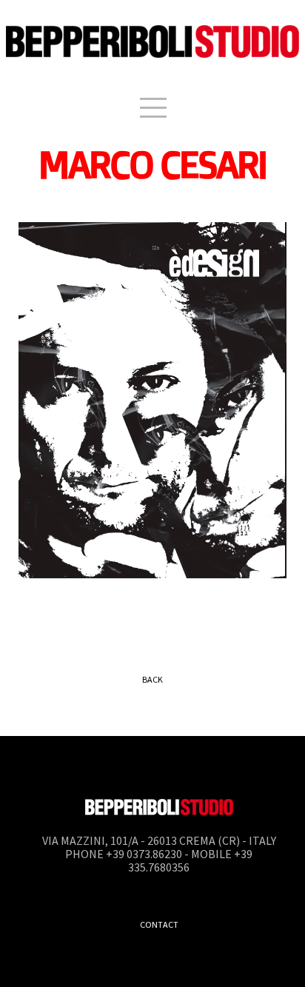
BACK (152, 679)
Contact (159, 924)
